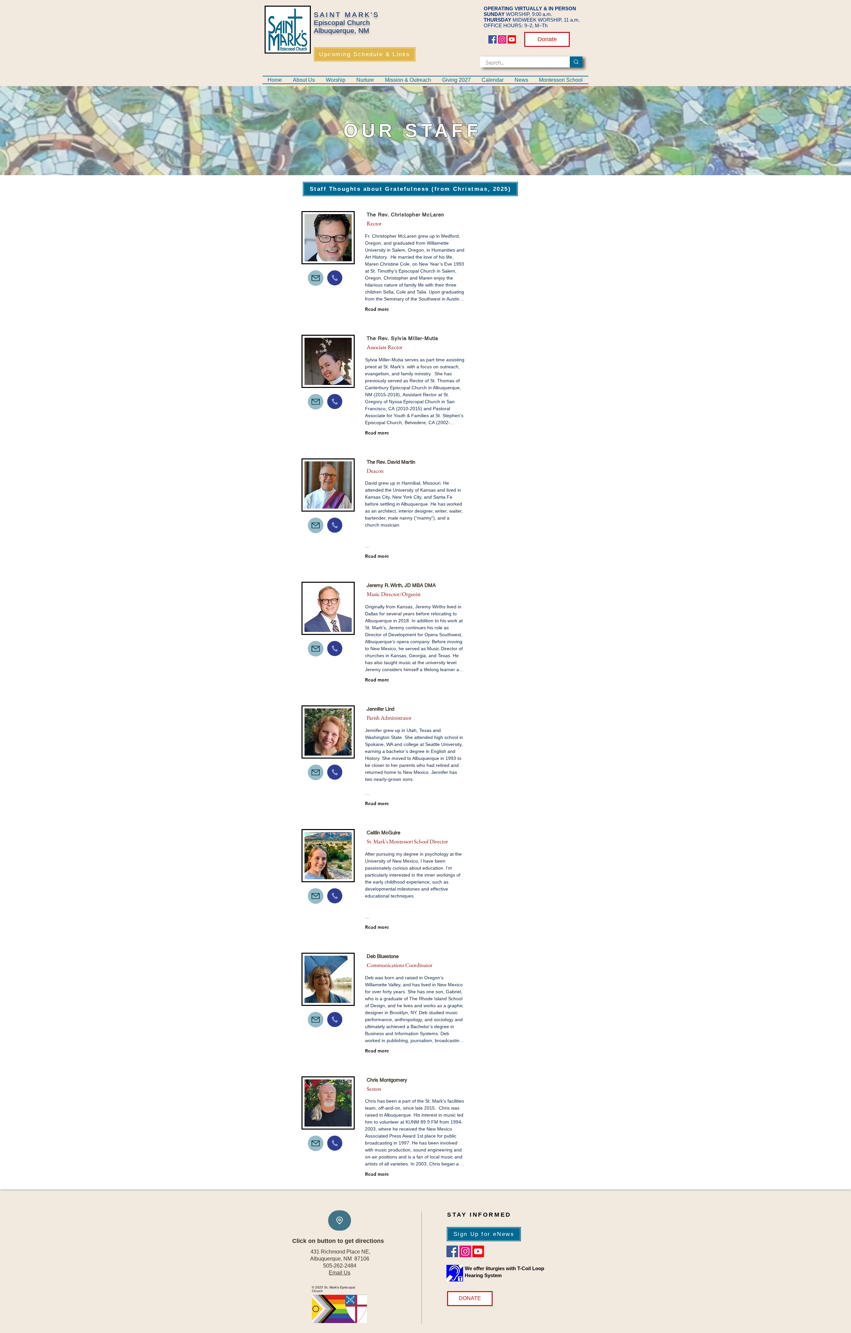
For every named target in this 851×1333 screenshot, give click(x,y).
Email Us (339, 1272)
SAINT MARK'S (346, 14)
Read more (377, 309)
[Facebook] (492, 39)
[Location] (339, 1220)
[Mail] (315, 278)
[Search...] (576, 62)
